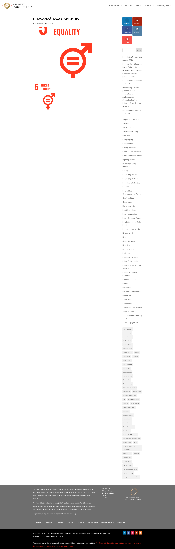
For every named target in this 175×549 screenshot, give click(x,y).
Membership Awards (131, 229)
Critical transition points (132, 155)
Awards (125, 123)
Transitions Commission (132, 307)
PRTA (135, 442)
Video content (128, 311)
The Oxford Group (128, 473)
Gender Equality (127, 384)
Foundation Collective (131, 183)
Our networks (128, 249)
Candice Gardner (127, 349)
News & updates (93, 523)
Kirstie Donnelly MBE (129, 407)
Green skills (127, 202)
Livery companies (129, 214)
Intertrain (125, 403)
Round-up (126, 295)
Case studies (127, 143)
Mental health (127, 419)
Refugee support (129, 279)
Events (125, 171)
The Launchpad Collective (130, 469)
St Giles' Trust (127, 461)
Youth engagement (130, 323)
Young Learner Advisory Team (131, 477)
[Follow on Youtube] (136, 533)
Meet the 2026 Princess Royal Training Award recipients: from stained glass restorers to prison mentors (132, 70)
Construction (126, 356)
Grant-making (128, 198)
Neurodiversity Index (128, 427)
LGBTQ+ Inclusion (128, 415)
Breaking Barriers (127, 345)
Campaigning (127, 139)
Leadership (126, 411)
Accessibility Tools (163, 6)
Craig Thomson (127, 360)
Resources (126, 287)
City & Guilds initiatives (131, 151)
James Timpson (135, 403)
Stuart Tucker (39, 24)
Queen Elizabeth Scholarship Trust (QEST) (131, 448)
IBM (124, 399)
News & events (128, 241)
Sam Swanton (127, 457)
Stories (137, 6)
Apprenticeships (127, 337)
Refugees (136, 453)
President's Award (130, 257)
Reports (125, 283)
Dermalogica (126, 368)
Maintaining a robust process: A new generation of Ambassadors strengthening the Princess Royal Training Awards (131, 97)
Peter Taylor (126, 431)
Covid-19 (135, 356)
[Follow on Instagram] (132, 533)
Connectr (136, 352)
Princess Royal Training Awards (132, 438)
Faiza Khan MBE (127, 376)
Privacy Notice (121, 523)
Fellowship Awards (130, 175)
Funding (125, 187)
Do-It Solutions (127, 372)
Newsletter (127, 245)
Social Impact (127, 299)
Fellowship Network (130, 179)
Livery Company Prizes (131, 218)
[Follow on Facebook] (128, 533)
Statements (127, 303)
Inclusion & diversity (133, 399)
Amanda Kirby (127, 333)
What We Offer (114, 6)
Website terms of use (107, 523)
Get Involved (148, 6)
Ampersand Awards (130, 119)
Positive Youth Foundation (130, 435)
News (124, 237)
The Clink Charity (128, 465)
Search (139, 50)
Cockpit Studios (127, 352)
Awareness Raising (130, 131)
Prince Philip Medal (130, 261)
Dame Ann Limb (127, 364)
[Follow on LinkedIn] (124, 533)
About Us (127, 6)
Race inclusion (127, 453)
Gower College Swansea (130, 388)
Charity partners (129, 147)
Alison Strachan (127, 329)
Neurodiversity (128, 233)
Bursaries (126, 135)
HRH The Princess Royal (130, 395)
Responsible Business (131, 291)
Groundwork (126, 391)
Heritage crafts (128, 206)
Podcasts (126, 253)
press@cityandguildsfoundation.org (64, 514)
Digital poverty (128, 159)
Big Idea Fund (127, 341)
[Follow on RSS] (140, 533)
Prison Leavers (127, 442)
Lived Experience (129, 210)
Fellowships (126, 380)
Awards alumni (128, 127)
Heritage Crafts (137, 391)
